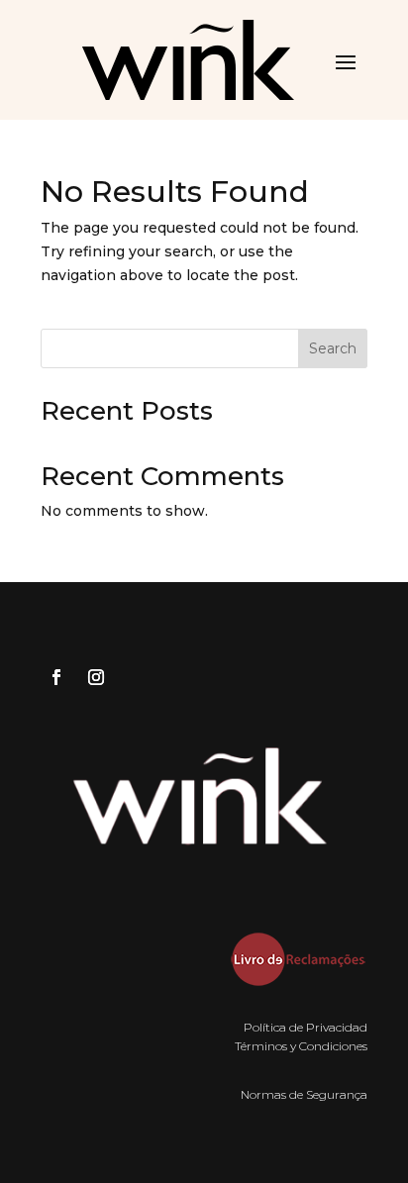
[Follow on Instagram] (96, 677)
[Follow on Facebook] (56, 677)
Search (333, 348)
